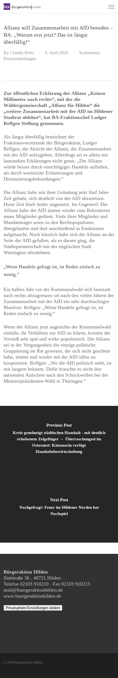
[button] (111, 6)
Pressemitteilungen (20, 58)
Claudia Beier (22, 52)
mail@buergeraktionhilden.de (33, 590)
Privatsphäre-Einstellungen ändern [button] (33, 608)
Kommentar (89, 52)
